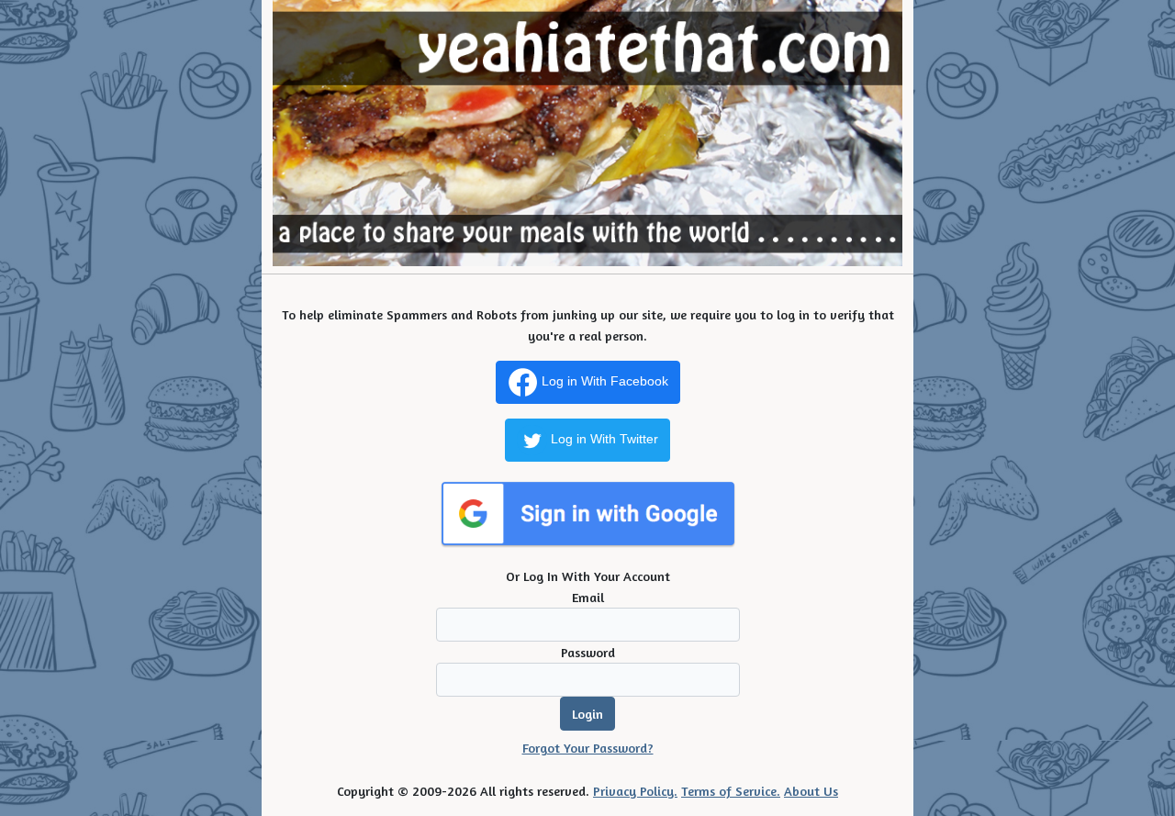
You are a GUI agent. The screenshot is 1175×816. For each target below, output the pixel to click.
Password (588, 652)
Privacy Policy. (635, 791)
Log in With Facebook (603, 381)
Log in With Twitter (602, 438)
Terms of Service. (730, 791)
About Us (811, 791)
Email (588, 597)
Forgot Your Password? (588, 747)
